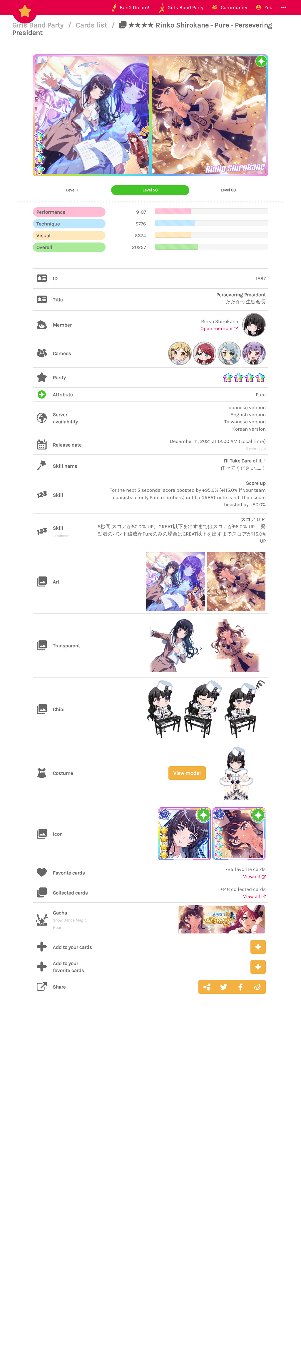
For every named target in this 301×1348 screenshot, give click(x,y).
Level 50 (150, 190)
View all (252, 876)
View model (187, 773)
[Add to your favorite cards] (258, 967)
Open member (217, 328)
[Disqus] (150, 1091)
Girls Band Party (38, 25)
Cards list (92, 25)
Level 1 (72, 190)
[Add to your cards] (258, 947)
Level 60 (228, 190)
